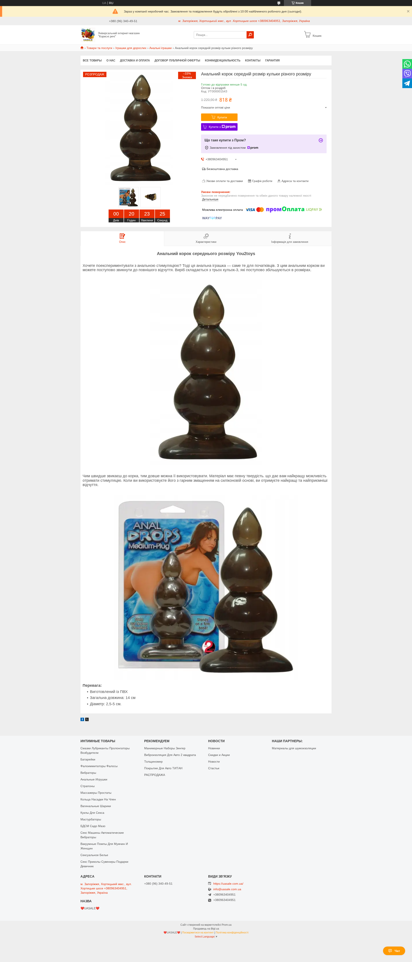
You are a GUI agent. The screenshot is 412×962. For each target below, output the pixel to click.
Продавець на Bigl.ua (206, 928)
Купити (222, 117)
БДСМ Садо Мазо (92, 826)
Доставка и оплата (135, 60)
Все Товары (92, 60)
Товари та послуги (99, 48)
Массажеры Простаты (95, 792)
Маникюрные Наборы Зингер (164, 748)
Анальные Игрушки (93, 779)
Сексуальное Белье (94, 855)
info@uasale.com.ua (227, 889)
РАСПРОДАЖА (154, 775)
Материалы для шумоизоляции (294, 748)
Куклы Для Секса (92, 812)
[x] (87, 720)
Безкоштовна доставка (222, 169)
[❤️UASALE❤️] (87, 34)
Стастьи (213, 768)
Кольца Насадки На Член (98, 799)
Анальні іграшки (160, 48)
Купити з (215, 126)
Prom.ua (227, 924)
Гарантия (272, 60)
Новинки (214, 748)
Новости (214, 761)
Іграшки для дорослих (130, 48)
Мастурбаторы (90, 819)
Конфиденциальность (222, 60)
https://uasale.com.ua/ (228, 883)
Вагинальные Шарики (95, 806)
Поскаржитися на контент (198, 932)
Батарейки (87, 759)
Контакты (253, 60)
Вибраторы (88, 772)
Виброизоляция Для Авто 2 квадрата (170, 755)
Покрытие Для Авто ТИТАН (163, 768)
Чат (397, 951)
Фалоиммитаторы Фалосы (99, 766)
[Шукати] (250, 34)
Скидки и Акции (219, 755)
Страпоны (87, 786)
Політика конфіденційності (232, 932)
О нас (110, 60)
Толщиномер (153, 761)
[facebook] (82, 720)
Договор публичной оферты (177, 60)
